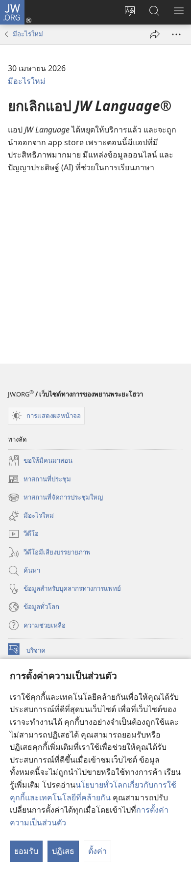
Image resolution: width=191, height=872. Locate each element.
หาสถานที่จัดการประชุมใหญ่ (55, 498)
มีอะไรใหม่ (28, 33)
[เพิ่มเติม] (176, 34)
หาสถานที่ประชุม (39, 480)
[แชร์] (155, 34)
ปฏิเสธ (63, 851)
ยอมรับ (26, 851)
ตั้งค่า (97, 851)
